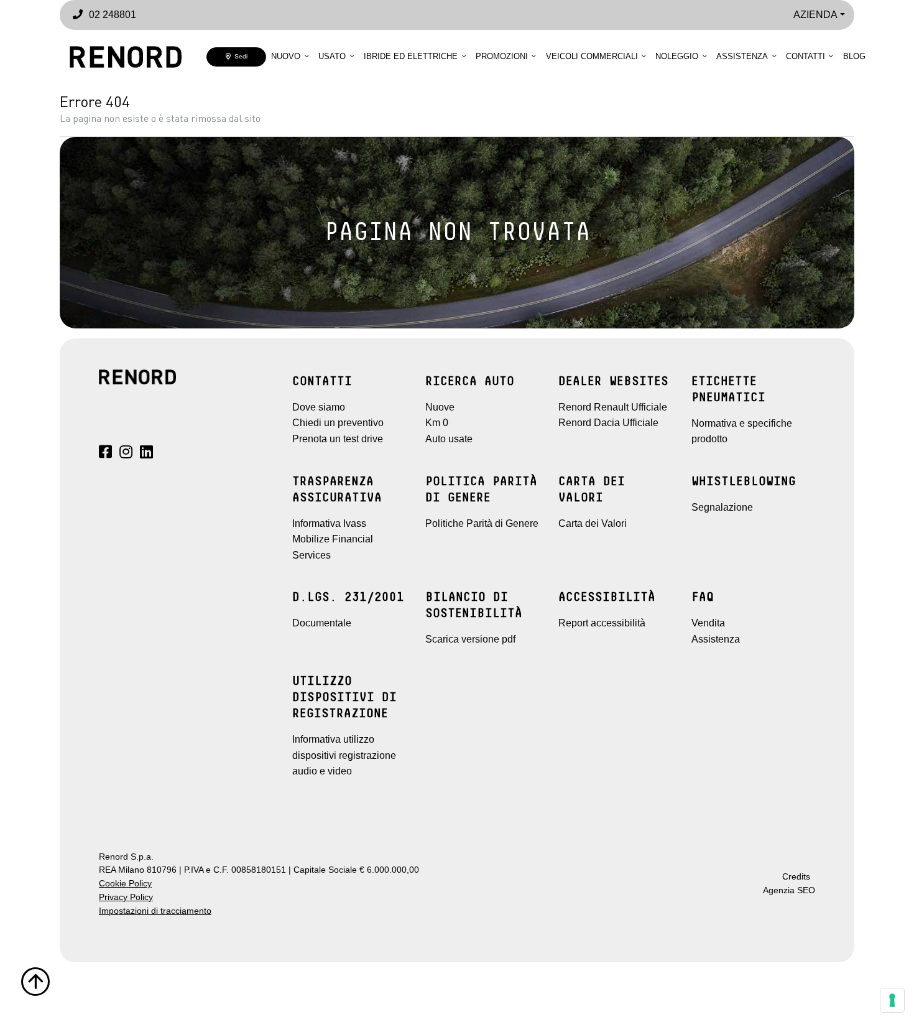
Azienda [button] (815, 14)
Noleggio (676, 56)
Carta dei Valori (592, 523)
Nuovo (285, 56)
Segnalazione (722, 507)
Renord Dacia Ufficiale (608, 422)
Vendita (708, 623)
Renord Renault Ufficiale (612, 407)
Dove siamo (318, 407)
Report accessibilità (601, 623)
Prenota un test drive (337, 439)
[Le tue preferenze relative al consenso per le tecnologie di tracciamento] (892, 1000)
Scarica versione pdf (470, 639)
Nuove (440, 407)
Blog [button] (854, 56)
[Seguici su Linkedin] (146, 453)
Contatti (805, 56)
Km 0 (436, 422)
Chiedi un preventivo (338, 422)
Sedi (239, 56)
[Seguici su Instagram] (125, 453)
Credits (796, 876)
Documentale (321, 623)
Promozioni (502, 56)
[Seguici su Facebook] (105, 453)
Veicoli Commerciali (592, 56)
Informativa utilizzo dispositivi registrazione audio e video (344, 755)
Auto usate (449, 439)
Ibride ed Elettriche (411, 56)
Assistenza (742, 56)
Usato (332, 56)
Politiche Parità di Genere (481, 523)
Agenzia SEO (789, 890)
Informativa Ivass (329, 523)
